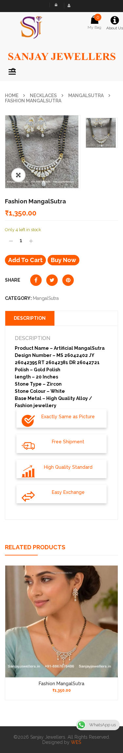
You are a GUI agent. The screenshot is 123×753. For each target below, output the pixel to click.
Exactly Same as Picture (68, 416)
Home (11, 95)
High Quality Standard (68, 467)
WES (76, 742)
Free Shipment (68, 441)
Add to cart (25, 260)
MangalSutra (86, 95)
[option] (42, 151)
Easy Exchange (68, 492)
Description (30, 318)
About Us (114, 28)
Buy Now (63, 260)
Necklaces (43, 95)
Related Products (35, 547)
